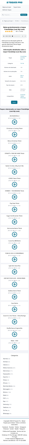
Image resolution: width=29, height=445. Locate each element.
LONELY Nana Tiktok (14, 178)
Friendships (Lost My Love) (23, 58)
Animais (5, 362)
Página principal (6, 7)
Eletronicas (6, 371)
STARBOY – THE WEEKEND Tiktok (14, 191)
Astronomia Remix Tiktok (14, 228)
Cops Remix (14, 303)
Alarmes (5, 359)
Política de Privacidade (9, 431)
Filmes (5, 380)
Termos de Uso (21, 431)
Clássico (5, 365)
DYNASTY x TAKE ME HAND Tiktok (14, 153)
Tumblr (12, 429)
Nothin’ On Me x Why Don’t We (15, 166)
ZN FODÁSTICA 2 (14, 116)
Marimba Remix (7, 386)
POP (4, 398)
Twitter (22, 96)
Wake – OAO (14, 341)
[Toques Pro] (14, 2)
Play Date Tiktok (14, 203)
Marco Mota (22, 76)
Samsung (6, 404)
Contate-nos (14, 433)
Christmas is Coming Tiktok (14, 128)
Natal (4, 395)
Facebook (22, 94)
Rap (4, 401)
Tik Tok (17, 21)
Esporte (5, 377)
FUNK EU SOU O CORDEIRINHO (14, 253)
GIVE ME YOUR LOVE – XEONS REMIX (14, 278)
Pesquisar (23, 14)
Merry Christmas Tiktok (14, 141)
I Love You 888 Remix (14, 241)
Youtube (11, 427)
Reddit (17, 429)
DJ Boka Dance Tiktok (14, 291)
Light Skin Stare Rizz (14, 266)
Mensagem (6, 389)
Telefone (5, 407)
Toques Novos (17, 7)
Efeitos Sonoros (7, 368)
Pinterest (6, 429)
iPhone (5, 383)
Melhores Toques (6, 10)
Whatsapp (23, 97)
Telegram (22, 429)
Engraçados (6, 374)
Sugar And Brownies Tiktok (14, 216)
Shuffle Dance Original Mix (14, 328)
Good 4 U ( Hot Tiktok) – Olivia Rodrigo (14, 316)
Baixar (14, 102)
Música (5, 392)
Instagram (23, 427)
